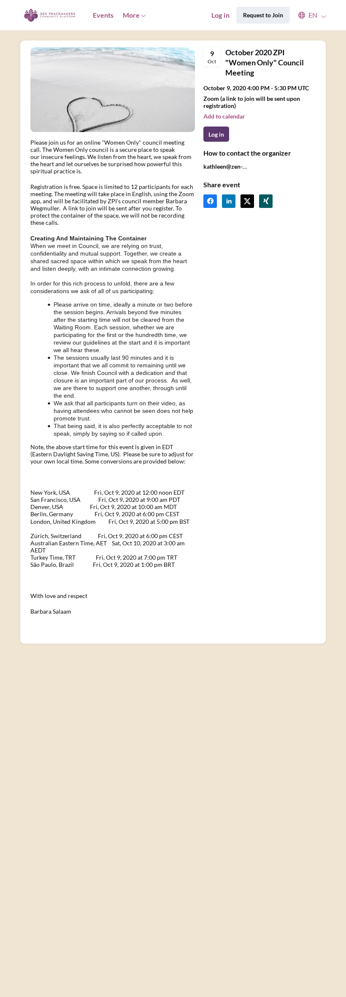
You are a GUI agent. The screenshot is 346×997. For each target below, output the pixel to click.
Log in (220, 15)
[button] (308, 15)
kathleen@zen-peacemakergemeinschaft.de (240, 170)
